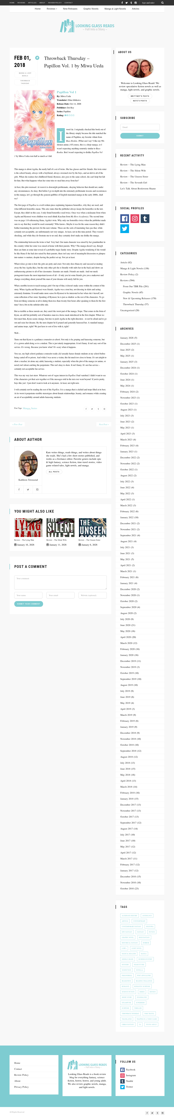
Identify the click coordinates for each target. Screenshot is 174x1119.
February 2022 (127, 511)
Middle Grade (127, 959)
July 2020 (125, 619)
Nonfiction (126, 970)
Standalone (142, 997)
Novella (139, 970)
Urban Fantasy (128, 1024)
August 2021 (126, 541)
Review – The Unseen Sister (89, 540)
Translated (127, 1019)
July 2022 (125, 481)
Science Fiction (128, 992)
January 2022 (126, 517)
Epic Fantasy (127, 932)
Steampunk (126, 1003)
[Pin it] (104, 409)
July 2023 (125, 415)
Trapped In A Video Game (147, 1019)
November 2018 (128, 738)
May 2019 (125, 702)
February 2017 (127, 864)
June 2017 (125, 840)
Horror (146, 943)
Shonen (153, 992)
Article (123, 262)
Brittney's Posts (140, 96)
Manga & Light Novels (115, 9)
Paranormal (127, 975)
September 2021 (128, 535)
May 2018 (125, 774)
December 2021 (128, 523)
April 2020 (125, 637)
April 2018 (125, 780)
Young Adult (151, 1024)
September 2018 (128, 750)
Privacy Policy (21, 1086)
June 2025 (125, 349)
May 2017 (125, 846)
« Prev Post (17, 424)
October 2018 (127, 744)
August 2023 (126, 409)
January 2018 (126, 798)
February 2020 (127, 649)
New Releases (70, 9)
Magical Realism (129, 954)
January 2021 (126, 583)
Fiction (152, 932)
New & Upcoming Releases (136, 298)
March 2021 (126, 571)
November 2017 (128, 810)
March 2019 (126, 714)
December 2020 (128, 589)
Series (34, 408)
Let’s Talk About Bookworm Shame (138, 188)
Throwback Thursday (25, 82)
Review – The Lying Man (24, 540)
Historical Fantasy (130, 943)
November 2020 (128, 595)
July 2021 (125, 547)
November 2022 (128, 463)
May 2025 (125, 355)
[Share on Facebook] (86, 409)
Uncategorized (127, 310)
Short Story (127, 997)
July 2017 (125, 834)
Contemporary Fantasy (131, 926)
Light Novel (137, 948)
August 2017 (126, 828)
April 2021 (125, 565)
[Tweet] (92, 409)
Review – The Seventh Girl (133, 182)
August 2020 (126, 613)
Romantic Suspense (142, 986)
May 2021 (125, 559)
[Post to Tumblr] (98, 409)
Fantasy (140, 932)
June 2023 (125, 421)
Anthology (147, 916)
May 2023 (125, 427)
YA (140, 1024)
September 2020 (128, 607)
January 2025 (126, 361)
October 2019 (127, 673)
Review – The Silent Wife (56, 540)
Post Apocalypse (144, 975)
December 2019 (128, 661)
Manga (26, 408)
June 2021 (125, 553)
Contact (69, 3)
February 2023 (127, 445)
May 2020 (125, 631)
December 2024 (128, 367)
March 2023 (126, 439)
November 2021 (128, 529)
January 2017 (126, 870)
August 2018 (126, 756)
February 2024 (127, 391)
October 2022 (127, 469)
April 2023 (125, 433)
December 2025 (128, 343)
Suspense (125, 1008)
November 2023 (128, 397)
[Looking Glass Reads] (87, 26)
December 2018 (128, 732)
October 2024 (127, 373)
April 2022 (125, 499)
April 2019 (125, 708)
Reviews (21, 3)
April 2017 (125, 852)
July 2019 (125, 690)
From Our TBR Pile (133, 286)
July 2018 (125, 762)
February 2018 (127, 792)
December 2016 (128, 876)
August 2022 (126, 475)
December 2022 (128, 457)
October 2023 (127, 403)
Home (12, 3)
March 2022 (126, 505)
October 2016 (127, 888)
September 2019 (128, 679)
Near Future (139, 964)
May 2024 (125, 385)
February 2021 (127, 577)
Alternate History (129, 916)
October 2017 (127, 816)
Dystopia (149, 926)
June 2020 (125, 625)
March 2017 (126, 858)
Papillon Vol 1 (66, 92)
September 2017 (128, 822)
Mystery (125, 964)
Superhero (140, 1003)
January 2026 (126, 337)
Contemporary (139, 921)
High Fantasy (144, 937)
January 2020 (126, 655)
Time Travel (149, 1013)
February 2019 (127, 720)
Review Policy (55, 3)
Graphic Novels (90, 9)
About (42, 3)
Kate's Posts (140, 101)
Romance (125, 986)
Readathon (126, 981)
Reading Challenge (144, 981)
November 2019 (128, 667)
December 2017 (128, 804)
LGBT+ (124, 948)
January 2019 (126, 726)
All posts (54, 472)
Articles (32, 3)
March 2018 (126, 786)
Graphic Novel (128, 937)
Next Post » (104, 424)
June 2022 (125, 487)
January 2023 (126, 451)
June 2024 (125, 379)
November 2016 (128, 882)
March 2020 (126, 643)
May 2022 (125, 493)
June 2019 (125, 696)
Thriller (138, 1008)
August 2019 (126, 685)
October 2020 (127, 601)
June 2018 (125, 768)
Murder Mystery (145, 959)
